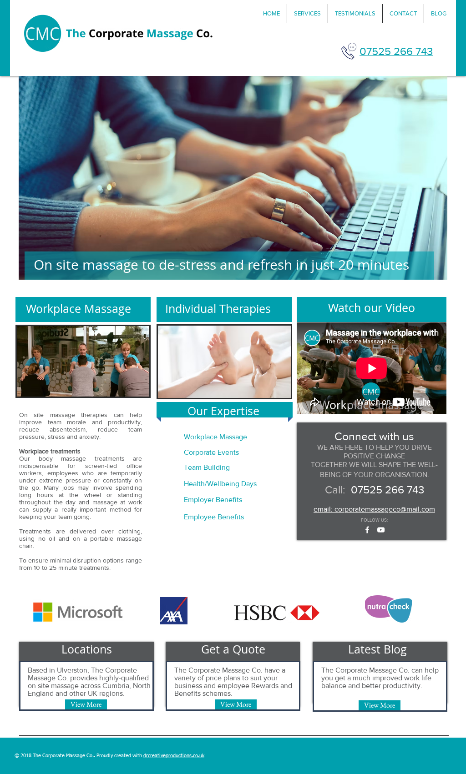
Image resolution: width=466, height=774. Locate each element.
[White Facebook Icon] (367, 529)
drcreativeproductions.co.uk (173, 755)
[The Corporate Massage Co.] (380, 529)
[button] (307, 13)
